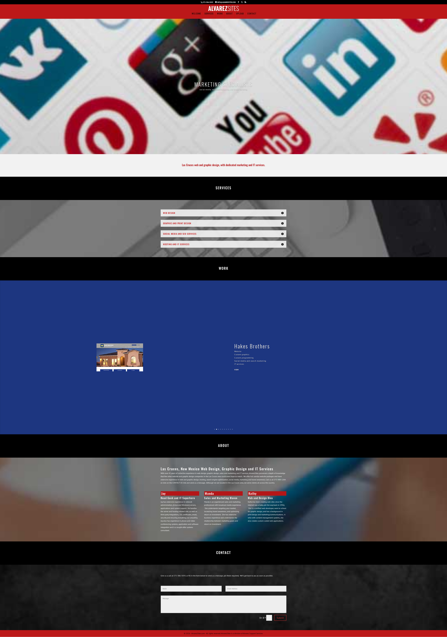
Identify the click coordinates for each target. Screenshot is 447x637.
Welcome (196, 13)
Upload (240, 13)
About (229, 13)
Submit (280, 617)
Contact (251, 13)
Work (220, 13)
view (236, 368)
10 (232, 429)
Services (209, 13)
